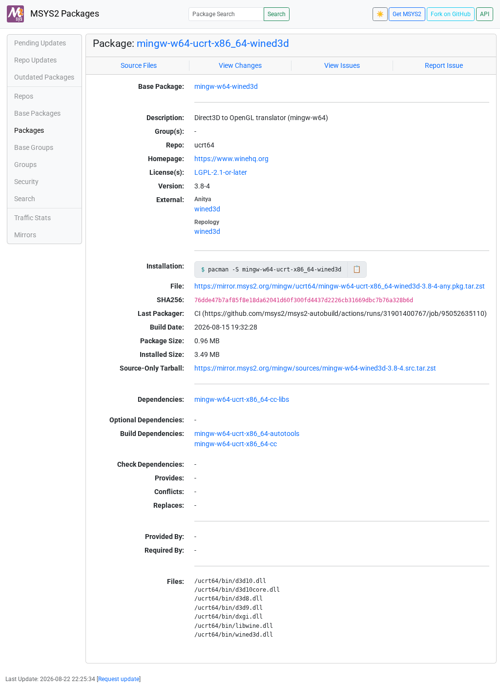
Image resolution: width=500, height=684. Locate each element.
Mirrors (25, 235)
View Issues (342, 65)
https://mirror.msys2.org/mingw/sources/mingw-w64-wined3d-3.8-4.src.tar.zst (315, 368)
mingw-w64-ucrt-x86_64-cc (235, 444)
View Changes (240, 65)
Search (277, 14)
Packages (29, 130)
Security (26, 182)
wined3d (207, 209)
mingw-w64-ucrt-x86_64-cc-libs (241, 399)
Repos (23, 96)
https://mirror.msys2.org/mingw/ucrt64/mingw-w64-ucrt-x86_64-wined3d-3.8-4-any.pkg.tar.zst (339, 286)
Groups (25, 164)
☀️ (380, 14)
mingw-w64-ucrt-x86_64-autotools (246, 433)
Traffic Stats (32, 218)
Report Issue (444, 65)
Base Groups (33, 147)
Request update (118, 679)
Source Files (139, 65)
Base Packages (37, 113)
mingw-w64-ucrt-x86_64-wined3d (213, 43)
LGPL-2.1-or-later (220, 172)
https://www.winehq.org (231, 159)
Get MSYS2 (407, 14)
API (484, 14)
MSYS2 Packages (63, 14)
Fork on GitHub (451, 14)
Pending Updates (40, 43)
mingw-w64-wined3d (226, 86)
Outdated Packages (44, 77)
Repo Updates (35, 60)
